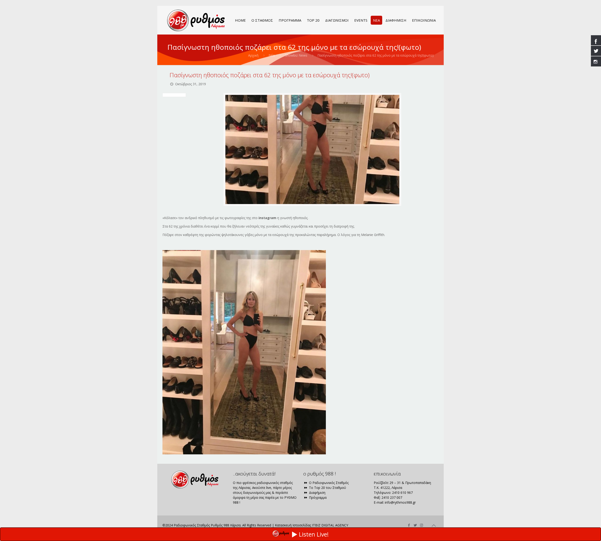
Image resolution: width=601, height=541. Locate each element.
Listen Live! (314, 534)
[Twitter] (415, 525)
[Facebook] (408, 525)
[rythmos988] (196, 20)
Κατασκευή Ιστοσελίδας (293, 525)
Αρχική (253, 55)
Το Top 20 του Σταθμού (327, 487)
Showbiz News (296, 55)
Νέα (272, 55)
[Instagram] (421, 525)
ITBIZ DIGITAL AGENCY (330, 525)
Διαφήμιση (316, 492)
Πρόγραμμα (317, 497)
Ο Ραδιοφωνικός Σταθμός (328, 482)
